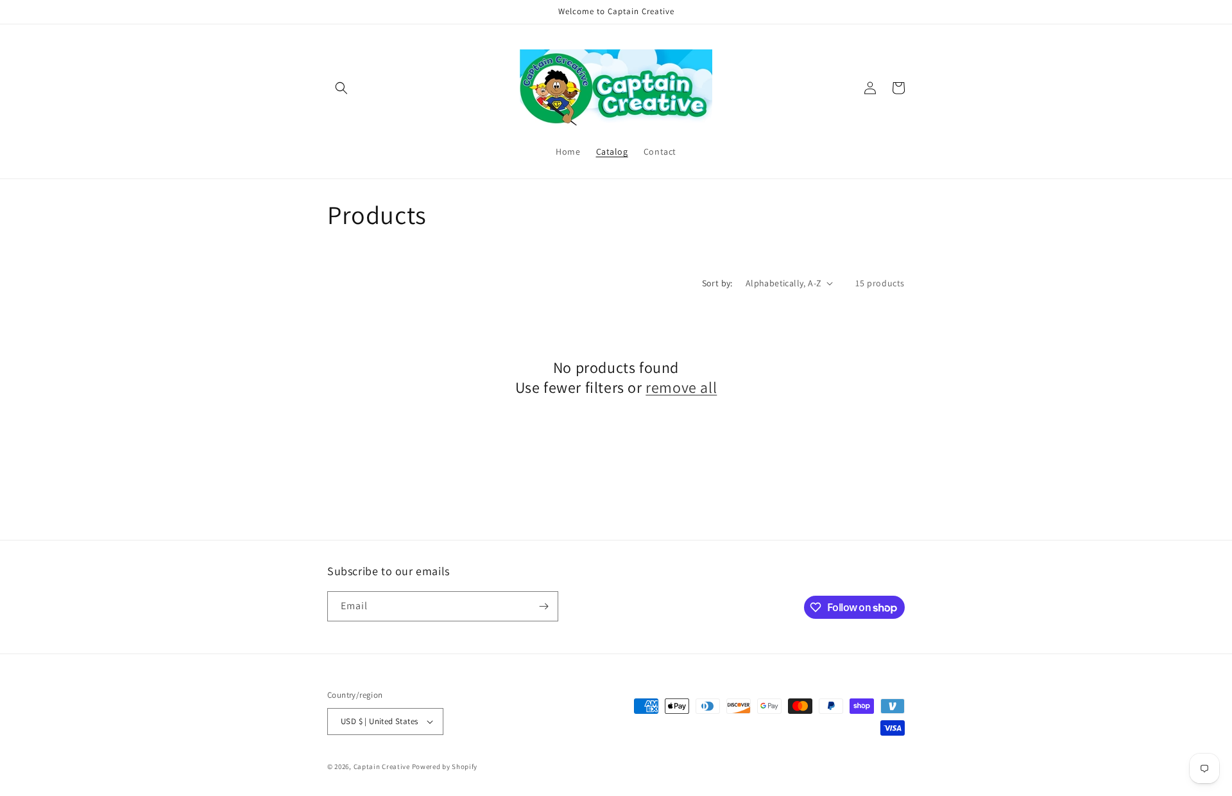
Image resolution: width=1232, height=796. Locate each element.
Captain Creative (382, 766)
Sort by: (717, 283)
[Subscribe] (543, 606)
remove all (681, 387)
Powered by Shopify (445, 766)
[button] (341, 88)
